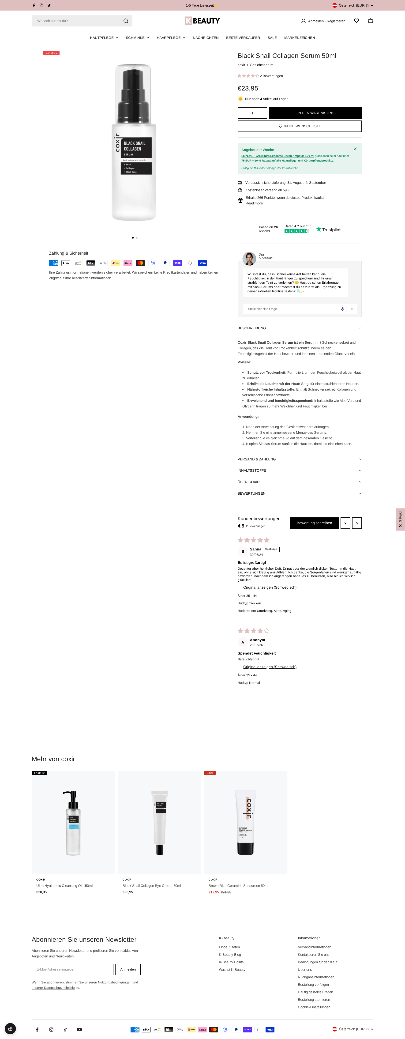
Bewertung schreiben (314, 523)
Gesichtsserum (262, 65)
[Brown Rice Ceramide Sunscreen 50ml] (245, 823)
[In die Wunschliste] (105, 779)
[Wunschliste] (356, 20)
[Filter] (345, 523)
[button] (249, 76)
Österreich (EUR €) (354, 5)
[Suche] (126, 21)
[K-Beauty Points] (10, 1028)
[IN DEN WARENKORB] (105, 867)
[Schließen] (356, 148)
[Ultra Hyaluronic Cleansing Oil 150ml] (73, 823)
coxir (241, 65)
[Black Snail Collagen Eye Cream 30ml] (159, 823)
